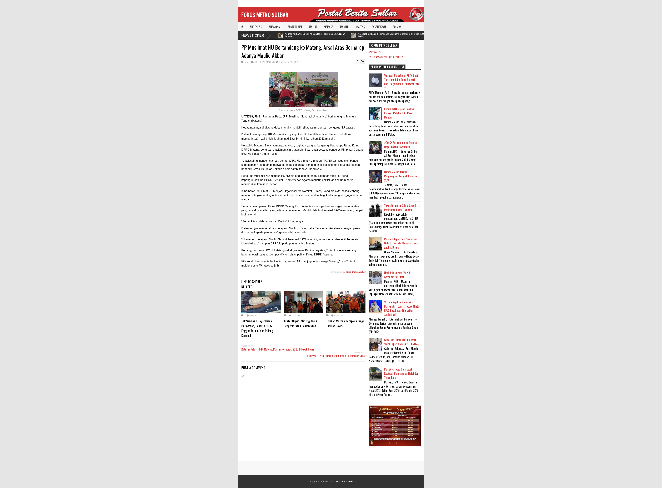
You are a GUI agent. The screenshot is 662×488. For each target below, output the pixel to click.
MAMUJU (344, 27)
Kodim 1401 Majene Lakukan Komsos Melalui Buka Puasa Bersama (399, 113)
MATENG (360, 27)
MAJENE (313, 27)
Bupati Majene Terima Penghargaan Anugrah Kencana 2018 (400, 176)
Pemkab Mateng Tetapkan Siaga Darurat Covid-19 (345, 323)
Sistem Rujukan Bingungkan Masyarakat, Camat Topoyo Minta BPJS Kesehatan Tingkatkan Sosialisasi (401, 308)
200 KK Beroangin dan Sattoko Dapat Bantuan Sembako (400, 145)
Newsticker (252, 35)
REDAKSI (375, 52)
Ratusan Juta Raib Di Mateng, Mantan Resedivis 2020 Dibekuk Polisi (277, 349)
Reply (246, 62)
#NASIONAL (275, 27)
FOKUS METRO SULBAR (264, 15)
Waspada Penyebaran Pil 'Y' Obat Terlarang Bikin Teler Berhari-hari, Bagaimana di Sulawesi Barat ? (402, 81)
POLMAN (397, 27)
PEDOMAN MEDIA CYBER (386, 57)
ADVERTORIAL (295, 27)
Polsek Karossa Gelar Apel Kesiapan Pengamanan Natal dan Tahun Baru (401, 373)
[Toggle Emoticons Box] (243, 376)
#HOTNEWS (256, 27)
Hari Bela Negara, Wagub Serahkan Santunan (397, 275)
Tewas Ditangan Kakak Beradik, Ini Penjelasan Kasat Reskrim (402, 208)
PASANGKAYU (379, 27)
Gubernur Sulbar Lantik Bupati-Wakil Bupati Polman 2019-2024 (401, 342)
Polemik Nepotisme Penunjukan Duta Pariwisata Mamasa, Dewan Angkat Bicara (401, 243)
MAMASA (328, 27)
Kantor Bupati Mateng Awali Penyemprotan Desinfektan (300, 323)
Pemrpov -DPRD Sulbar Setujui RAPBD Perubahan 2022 (336, 356)
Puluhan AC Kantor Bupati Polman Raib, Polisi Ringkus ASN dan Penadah (304, 35)
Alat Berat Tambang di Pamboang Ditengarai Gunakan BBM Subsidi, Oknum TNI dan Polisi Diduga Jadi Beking (396, 35)
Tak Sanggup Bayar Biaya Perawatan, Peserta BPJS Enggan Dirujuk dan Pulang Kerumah (257, 328)
